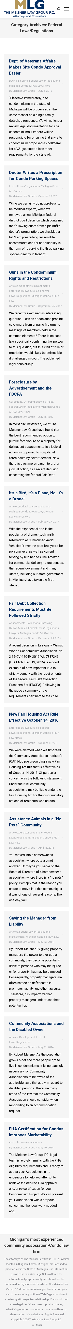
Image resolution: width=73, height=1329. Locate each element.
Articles (13, 285)
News (46, 85)
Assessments (17, 622)
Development (27, 1037)
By (22, 90)
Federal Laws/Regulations (44, 80)
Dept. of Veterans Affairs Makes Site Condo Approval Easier (35, 67)
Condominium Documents (34, 285)
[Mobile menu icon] (66, 8)
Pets (17, 842)
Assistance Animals (31, 832)
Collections (15, 401)
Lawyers (14, 633)
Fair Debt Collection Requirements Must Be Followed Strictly (30, 609)
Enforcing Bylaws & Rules (24, 290)
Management (17, 936)
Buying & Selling (18, 80)
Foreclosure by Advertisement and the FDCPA (30, 388)
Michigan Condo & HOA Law (25, 85)
